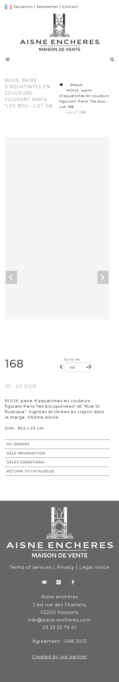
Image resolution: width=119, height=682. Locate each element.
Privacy (65, 567)
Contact (70, 6)
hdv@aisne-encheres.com (59, 620)
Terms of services (31, 567)
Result (76, 84)
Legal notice (94, 567)
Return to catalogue (30, 471)
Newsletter (47, 6)
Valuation (23, 6)
